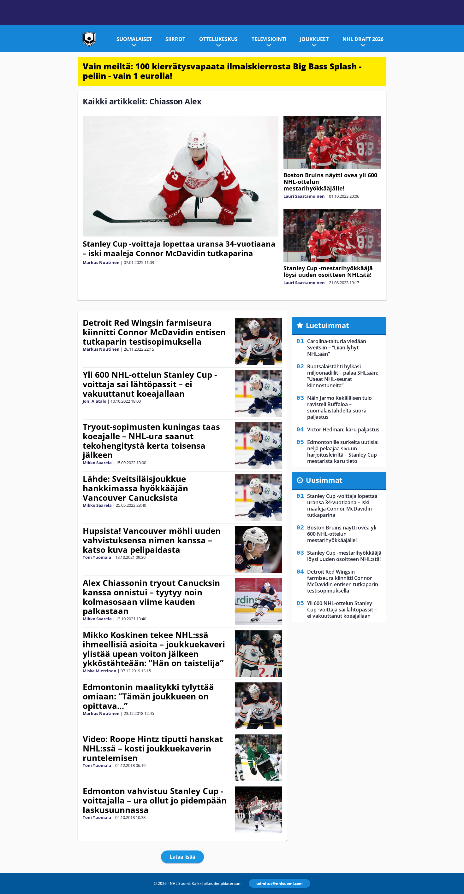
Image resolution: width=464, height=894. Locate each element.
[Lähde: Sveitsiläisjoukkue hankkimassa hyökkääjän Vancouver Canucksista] (258, 497)
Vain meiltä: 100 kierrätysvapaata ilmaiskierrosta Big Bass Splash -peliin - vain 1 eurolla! (222, 71)
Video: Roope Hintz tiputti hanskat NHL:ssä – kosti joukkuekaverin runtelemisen (153, 748)
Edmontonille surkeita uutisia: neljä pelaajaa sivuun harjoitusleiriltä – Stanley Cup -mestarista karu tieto (343, 452)
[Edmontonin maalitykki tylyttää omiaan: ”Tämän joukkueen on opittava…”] (258, 705)
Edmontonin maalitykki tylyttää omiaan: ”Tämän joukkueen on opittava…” (148, 696)
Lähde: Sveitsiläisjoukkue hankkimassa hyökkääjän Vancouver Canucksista (135, 488)
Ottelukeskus (218, 39)
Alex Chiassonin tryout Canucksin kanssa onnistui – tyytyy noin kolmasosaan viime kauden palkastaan (151, 597)
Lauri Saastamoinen (304, 196)
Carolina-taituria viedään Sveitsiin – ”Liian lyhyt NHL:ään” (336, 347)
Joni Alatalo (94, 401)
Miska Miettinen (99, 671)
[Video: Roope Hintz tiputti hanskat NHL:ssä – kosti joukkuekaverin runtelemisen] (258, 757)
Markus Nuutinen (101, 262)
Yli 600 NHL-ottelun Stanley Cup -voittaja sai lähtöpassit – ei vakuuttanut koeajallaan (150, 384)
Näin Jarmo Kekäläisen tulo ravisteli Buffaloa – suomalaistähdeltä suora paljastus (339, 407)
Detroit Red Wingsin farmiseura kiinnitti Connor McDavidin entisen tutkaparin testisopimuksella (154, 332)
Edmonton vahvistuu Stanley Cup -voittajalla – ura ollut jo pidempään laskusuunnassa (155, 800)
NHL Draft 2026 (363, 39)
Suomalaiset (134, 39)
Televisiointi (269, 39)
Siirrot (175, 39)
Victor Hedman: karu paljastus (343, 429)
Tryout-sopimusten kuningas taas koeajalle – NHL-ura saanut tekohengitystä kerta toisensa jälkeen (151, 441)
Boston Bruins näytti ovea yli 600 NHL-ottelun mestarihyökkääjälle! (341, 534)
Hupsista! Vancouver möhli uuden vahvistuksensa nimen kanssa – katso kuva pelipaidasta (152, 540)
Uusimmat (324, 480)
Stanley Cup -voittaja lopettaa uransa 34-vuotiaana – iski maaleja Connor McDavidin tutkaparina (179, 248)
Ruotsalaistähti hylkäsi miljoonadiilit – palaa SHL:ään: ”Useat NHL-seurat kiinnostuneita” (342, 376)
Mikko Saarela (97, 462)
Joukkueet (314, 39)
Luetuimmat (327, 325)
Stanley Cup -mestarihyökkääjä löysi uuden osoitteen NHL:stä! (328, 271)
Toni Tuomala (97, 557)
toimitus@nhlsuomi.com (279, 883)
